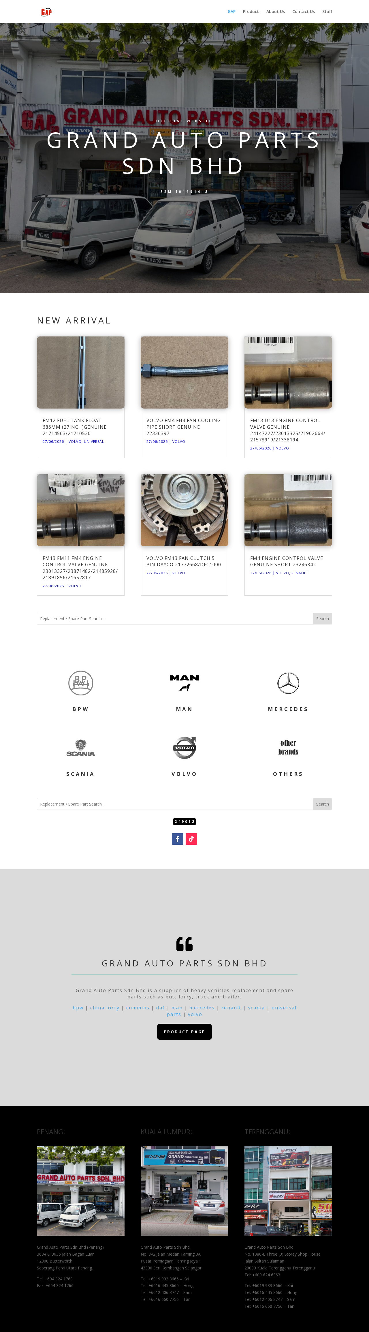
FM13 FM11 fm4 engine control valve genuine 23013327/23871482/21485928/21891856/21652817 (80, 568)
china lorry (105, 1007)
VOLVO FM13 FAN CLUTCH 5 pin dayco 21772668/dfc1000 (183, 561)
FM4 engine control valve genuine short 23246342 (286, 561)
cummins (138, 1007)
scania (256, 1007)
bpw (78, 1007)
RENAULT (299, 573)
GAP (232, 12)
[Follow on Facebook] (177, 839)
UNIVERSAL (94, 441)
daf (160, 1007)
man (177, 1007)
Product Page (184, 1031)
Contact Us (303, 12)
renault (231, 1007)
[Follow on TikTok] (191, 839)
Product (251, 12)
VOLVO (75, 441)
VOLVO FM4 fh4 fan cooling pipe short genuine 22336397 (183, 427)
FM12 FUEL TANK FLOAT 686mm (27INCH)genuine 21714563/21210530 (75, 427)
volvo (195, 1014)
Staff (327, 12)
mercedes (202, 1007)
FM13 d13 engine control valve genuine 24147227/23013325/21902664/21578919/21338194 (287, 430)
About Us (275, 12)
